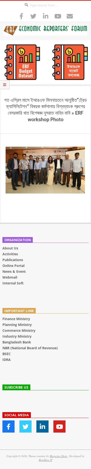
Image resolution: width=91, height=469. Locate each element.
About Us (10, 248)
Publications (13, 259)
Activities (10, 254)
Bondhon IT (45, 460)
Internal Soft (13, 283)
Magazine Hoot (59, 456)
